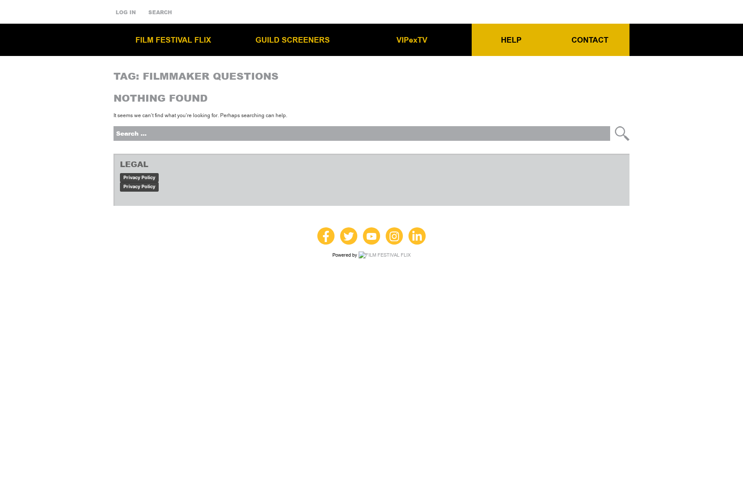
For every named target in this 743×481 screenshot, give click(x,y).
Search (160, 12)
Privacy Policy (139, 177)
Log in (126, 12)
